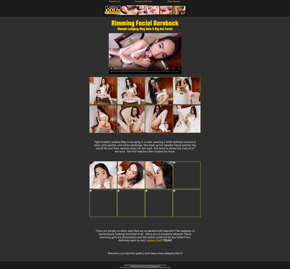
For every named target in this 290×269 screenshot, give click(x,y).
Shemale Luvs (114, 1)
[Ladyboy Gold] (145, 14)
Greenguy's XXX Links (143, 1)
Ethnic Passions (173, 1)
